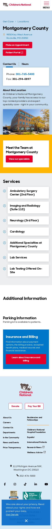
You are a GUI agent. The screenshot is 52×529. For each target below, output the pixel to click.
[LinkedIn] (36, 484)
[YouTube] (46, 484)
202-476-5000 (27, 475)
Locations (23, 21)
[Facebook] (4, 484)
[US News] (13, 496)
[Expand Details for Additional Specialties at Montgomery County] (4, 242)
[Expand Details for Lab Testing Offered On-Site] (4, 268)
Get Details (12, 514)
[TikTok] (25, 484)
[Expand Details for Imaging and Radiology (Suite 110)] (4, 205)
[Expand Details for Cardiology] (4, 231)
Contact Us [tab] (9, 64)
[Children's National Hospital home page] (18, 5)
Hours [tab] (25, 64)
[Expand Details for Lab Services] (4, 257)
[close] (26, 520)
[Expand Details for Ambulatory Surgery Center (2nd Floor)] (4, 191)
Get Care (8, 21)
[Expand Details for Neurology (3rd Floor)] (4, 220)
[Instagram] (15, 484)
